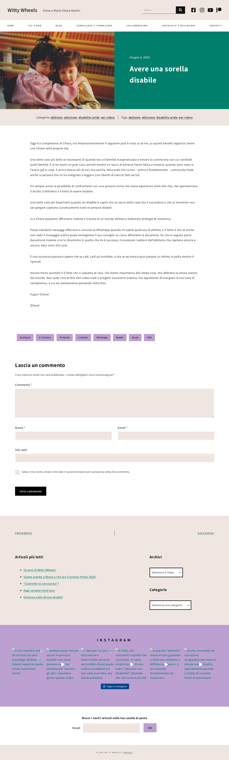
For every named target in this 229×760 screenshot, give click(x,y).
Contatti (216, 25)
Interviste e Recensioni (178, 25)
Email (123, 428)
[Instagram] (202, 10)
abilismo (57, 117)
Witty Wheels (22, 10)
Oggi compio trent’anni (39, 590)
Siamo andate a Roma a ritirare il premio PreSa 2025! (59, 577)
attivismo (70, 117)
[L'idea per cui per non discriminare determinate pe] (97, 664)
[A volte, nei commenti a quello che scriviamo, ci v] (132, 664)
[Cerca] (180, 10)
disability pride (89, 117)
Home (10, 25)
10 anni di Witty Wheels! (39, 570)
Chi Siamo (35, 25)
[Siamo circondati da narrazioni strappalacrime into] (200, 664)
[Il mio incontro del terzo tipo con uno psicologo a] (28, 664)
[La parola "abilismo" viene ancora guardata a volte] (166, 664)
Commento (23, 385)
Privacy (128, 752)
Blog (59, 25)
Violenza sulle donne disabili (43, 597)
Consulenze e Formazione (94, 25)
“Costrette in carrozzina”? (41, 583)
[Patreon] (218, 10)
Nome (20, 428)
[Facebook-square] (193, 10)
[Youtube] (210, 10)
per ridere (108, 117)
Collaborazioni (137, 25)
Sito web (21, 450)
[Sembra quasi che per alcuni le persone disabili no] (63, 664)
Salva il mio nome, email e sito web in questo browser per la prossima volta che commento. (76, 472)
